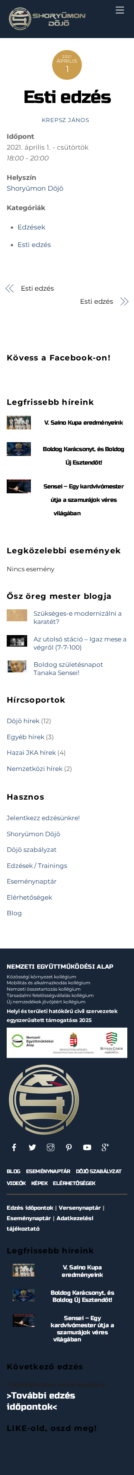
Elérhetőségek (29, 897)
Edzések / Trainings (37, 865)
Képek (39, 1183)
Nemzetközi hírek (35, 768)
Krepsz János (65, 120)
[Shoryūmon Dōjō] (47, 28)
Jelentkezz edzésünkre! (43, 818)
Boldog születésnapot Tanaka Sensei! (68, 668)
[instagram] (50, 1147)
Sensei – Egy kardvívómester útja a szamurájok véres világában (84, 500)
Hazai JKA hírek (31, 752)
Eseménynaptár (32, 881)
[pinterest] (68, 1147)
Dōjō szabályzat (32, 849)
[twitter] (32, 1147)
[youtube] (87, 1147)
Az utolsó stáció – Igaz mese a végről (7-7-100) (80, 643)
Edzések (31, 227)
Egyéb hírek (25, 737)
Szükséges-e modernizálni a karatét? (78, 617)
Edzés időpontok (30, 1207)
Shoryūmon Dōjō (35, 188)
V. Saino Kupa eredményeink (83, 422)
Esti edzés (67, 97)
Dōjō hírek (23, 721)
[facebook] (14, 1147)
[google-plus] (105, 1147)
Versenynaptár (80, 1207)
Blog (14, 913)
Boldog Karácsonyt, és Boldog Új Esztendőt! (82, 1296)
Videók (16, 1183)
